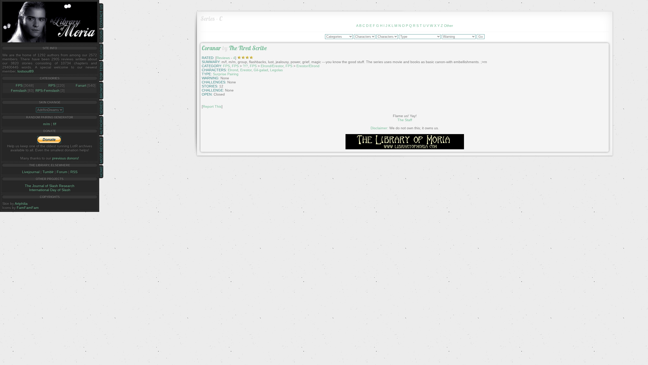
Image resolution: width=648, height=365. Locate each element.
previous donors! (65, 158)
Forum (62, 172)
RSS (73, 172)
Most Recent (101, 150)
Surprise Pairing (225, 74)
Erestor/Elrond (307, 66)
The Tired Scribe (248, 48)
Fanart (81, 85)
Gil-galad (261, 70)
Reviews (223, 58)
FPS (19, 85)
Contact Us (101, 16)
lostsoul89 (25, 71)
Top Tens (101, 71)
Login (101, 36)
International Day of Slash (49, 190)
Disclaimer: (379, 128)
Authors (101, 125)
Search (101, 52)
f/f (54, 124)
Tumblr (48, 172)
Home (101, 171)
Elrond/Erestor (272, 66)
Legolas (276, 70)
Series (101, 107)
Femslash (19, 90)
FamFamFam (28, 208)
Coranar (211, 48)
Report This (212, 106)
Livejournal (30, 172)
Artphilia (21, 204)
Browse (101, 90)
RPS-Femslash (47, 90)
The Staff (404, 120)
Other (448, 26)
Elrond (233, 70)
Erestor (246, 70)
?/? (245, 66)
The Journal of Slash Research (49, 186)
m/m (46, 124)
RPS (51, 85)
